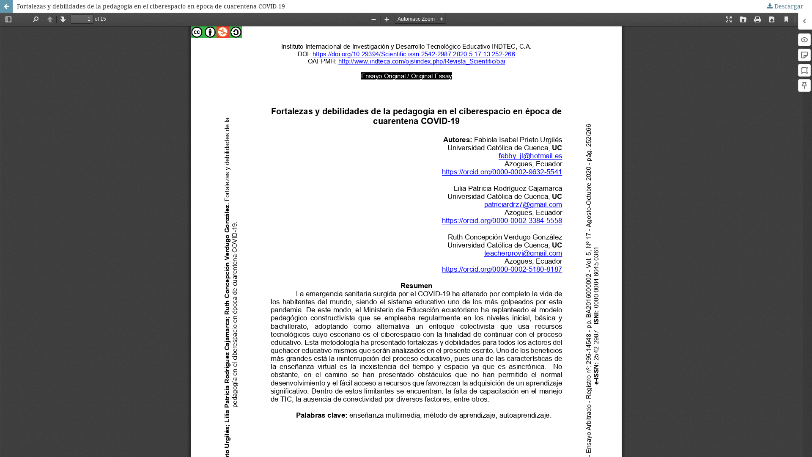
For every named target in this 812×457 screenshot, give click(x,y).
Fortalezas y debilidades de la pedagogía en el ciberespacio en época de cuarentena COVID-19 (151, 6)
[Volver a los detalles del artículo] (6, 6)
